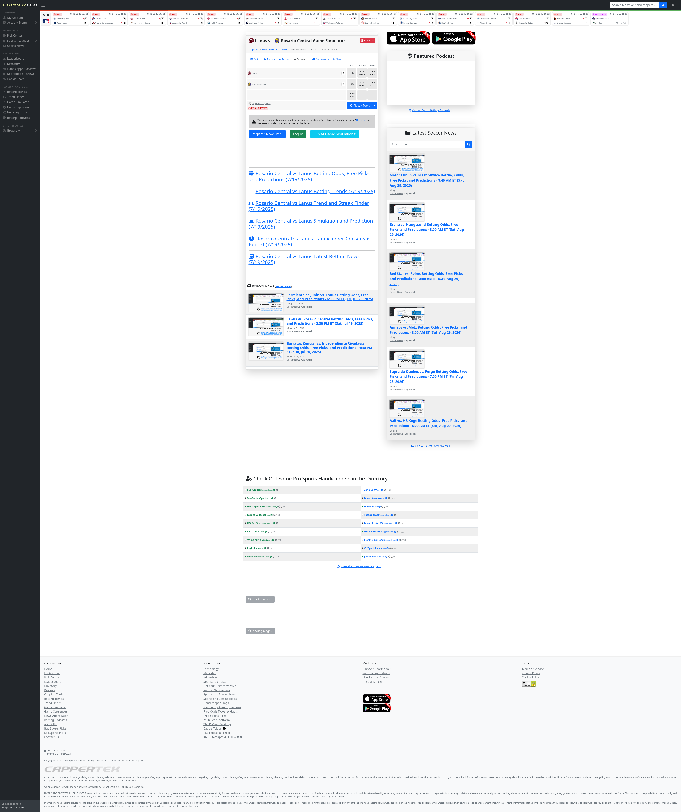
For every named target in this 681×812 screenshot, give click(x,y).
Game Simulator (18, 102)
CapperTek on (212, 728)
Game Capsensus (18, 107)
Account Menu (17, 22)
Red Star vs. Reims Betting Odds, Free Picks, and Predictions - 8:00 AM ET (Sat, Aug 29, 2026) (427, 278)
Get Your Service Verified (220, 686)
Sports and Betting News (220, 694)
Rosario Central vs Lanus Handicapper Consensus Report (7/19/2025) (309, 241)
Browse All (14, 130)
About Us (50, 724)
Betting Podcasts (18, 118)
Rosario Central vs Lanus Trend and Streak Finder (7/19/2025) (309, 205)
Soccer (284, 49)
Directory (13, 64)
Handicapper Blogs (216, 703)
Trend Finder (15, 97)
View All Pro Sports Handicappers (361, 566)
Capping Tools (53, 694)
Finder (286, 59)
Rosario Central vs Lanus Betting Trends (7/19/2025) (315, 191)
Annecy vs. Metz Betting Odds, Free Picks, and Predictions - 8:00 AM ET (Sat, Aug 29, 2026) (428, 330)
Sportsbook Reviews (21, 74)
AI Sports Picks (373, 682)
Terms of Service (533, 669)
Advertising (211, 677)
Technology (211, 669)
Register (7, 807)
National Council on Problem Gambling (124, 786)
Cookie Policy (530, 677)
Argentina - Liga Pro (261, 103)
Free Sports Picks (214, 716)
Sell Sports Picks (55, 733)
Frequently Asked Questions (222, 707)
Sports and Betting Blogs (220, 699)
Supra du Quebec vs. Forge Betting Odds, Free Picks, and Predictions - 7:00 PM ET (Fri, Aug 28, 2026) (428, 376)
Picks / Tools (361, 105)
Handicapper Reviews (21, 69)
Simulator (302, 59)
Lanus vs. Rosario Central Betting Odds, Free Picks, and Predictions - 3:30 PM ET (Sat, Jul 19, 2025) (330, 321)
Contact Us (51, 737)
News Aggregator (19, 112)
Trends (271, 59)
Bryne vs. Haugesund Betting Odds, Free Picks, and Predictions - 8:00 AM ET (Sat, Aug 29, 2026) (427, 229)
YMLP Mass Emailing (217, 724)
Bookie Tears (15, 79)
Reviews (49, 690)
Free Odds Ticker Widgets (220, 711)
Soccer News (283, 286)
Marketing (210, 673)
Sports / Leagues (18, 41)
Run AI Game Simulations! (334, 134)
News (339, 59)
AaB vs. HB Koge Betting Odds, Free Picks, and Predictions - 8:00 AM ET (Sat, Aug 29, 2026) (428, 423)
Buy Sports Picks (55, 728)
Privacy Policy (531, 673)
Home (48, 669)
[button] (674, 5)
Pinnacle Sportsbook (377, 669)
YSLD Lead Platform (216, 720)
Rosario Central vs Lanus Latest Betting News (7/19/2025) (304, 259)
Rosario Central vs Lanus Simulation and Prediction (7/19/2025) (311, 223)
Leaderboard (15, 58)
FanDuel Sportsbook (376, 673)
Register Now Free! (267, 134)
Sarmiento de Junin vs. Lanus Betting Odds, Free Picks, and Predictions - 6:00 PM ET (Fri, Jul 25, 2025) (330, 296)
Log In (20, 807)
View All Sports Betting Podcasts (431, 110)
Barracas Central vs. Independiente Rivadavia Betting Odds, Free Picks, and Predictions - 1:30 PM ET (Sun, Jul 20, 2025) (329, 347)
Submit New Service (216, 690)
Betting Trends (17, 92)
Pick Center (14, 35)
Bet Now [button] (369, 40)
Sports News (15, 46)
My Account (15, 18)
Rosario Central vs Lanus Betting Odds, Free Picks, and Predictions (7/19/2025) (310, 176)
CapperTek (253, 49)
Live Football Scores (376, 677)
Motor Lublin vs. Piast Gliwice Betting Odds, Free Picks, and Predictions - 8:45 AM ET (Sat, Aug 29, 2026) (427, 180)
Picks (256, 59)
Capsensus (322, 59)
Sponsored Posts (214, 682)
